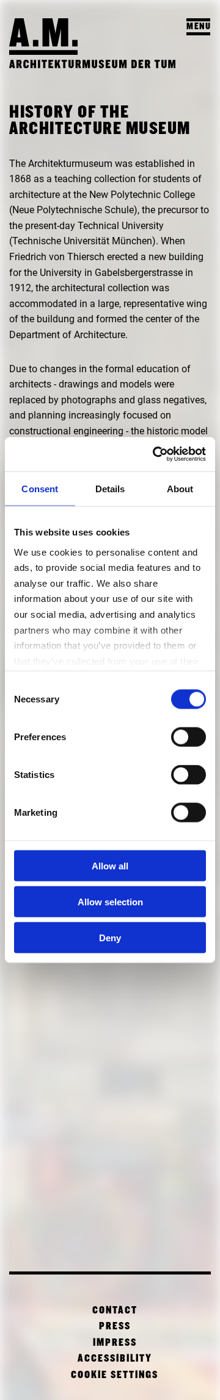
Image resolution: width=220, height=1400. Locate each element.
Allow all (110, 866)
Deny (110, 937)
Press (115, 1326)
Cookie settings (114, 1375)
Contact (115, 1310)
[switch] (188, 737)
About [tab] (180, 488)
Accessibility (115, 1358)
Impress (115, 1343)
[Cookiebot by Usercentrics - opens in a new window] (155, 454)
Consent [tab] (39, 488)
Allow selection (110, 901)
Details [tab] (110, 488)
